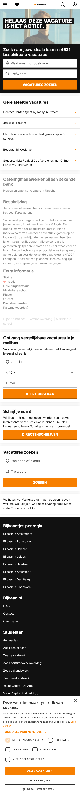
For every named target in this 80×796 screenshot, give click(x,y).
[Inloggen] (74, 4)
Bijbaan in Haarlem (15, 564)
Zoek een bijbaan (14, 648)
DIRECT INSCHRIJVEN (40, 434)
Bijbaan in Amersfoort (17, 571)
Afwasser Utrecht (14, 123)
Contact (8, 613)
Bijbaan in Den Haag (16, 579)
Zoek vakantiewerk (16, 670)
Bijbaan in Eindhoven (17, 587)
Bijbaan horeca (14, 319)
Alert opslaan (40, 394)
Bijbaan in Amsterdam (17, 533)
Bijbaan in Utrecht (15, 549)
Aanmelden (10, 640)
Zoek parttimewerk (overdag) (22, 663)
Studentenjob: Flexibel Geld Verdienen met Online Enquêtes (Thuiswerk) (36, 163)
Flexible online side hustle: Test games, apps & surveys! (34, 136)
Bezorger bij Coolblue (17, 149)
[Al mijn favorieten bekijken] (17, 4)
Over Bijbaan (11, 621)
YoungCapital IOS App (18, 685)
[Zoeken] (64, 4)
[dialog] (40, 746)
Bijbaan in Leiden (14, 556)
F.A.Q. (7, 606)
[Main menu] (4, 4)
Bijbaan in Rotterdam (17, 541)
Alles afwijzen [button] (40, 780)
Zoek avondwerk (14, 655)
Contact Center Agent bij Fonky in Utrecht (30, 112)
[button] (40, 732)
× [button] (75, 700)
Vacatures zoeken (40, 85)
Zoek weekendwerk (16, 678)
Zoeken (40, 482)
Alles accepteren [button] (40, 770)
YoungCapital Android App (20, 693)
